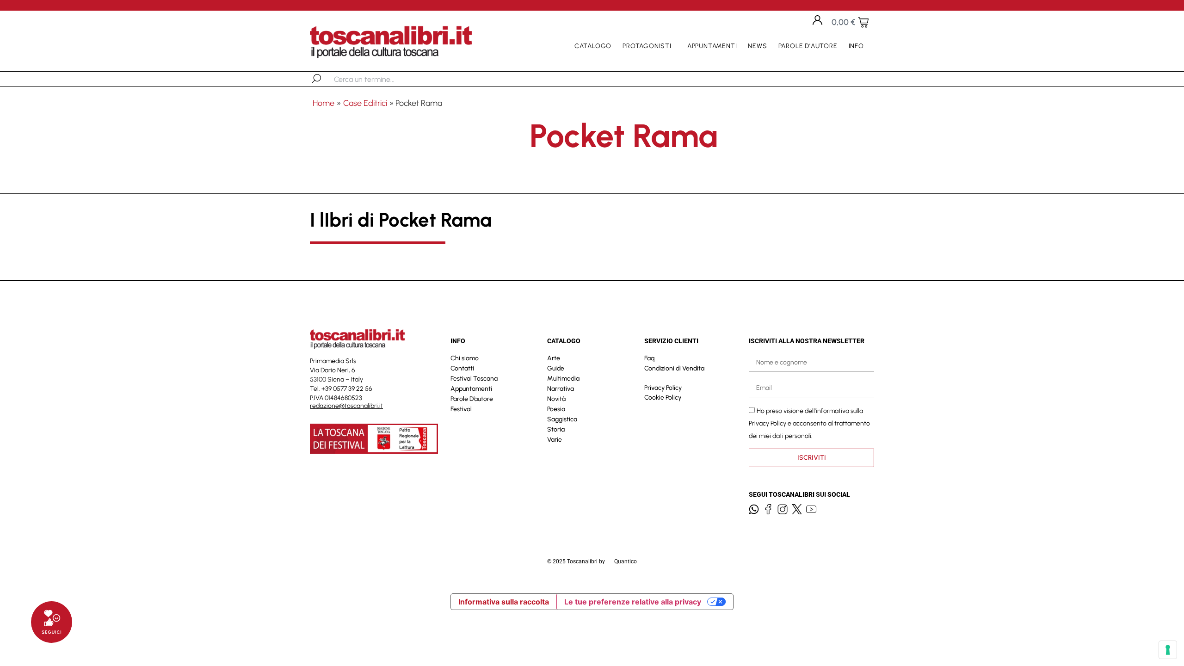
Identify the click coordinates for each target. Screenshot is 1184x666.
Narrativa (560, 389)
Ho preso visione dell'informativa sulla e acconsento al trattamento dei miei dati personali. (809, 423)
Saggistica (562, 419)
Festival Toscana (474, 378)
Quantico (625, 561)
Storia (556, 429)
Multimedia (563, 378)
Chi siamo (464, 358)
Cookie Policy (662, 397)
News (757, 46)
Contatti (462, 368)
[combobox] (382, 79)
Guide (555, 368)
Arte (553, 358)
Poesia (556, 409)
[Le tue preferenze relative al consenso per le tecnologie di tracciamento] (1168, 650)
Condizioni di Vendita (674, 368)
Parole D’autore (808, 46)
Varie (554, 440)
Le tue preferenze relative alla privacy (632, 601)
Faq (649, 358)
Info (856, 46)
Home (323, 103)
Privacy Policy (663, 388)
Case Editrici (365, 103)
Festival (461, 409)
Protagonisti (647, 46)
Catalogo (592, 46)
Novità (556, 399)
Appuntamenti (712, 46)
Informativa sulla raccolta (503, 601)
